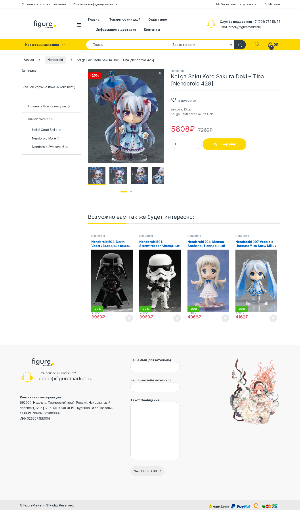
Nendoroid (55, 60)
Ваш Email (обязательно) (150, 380)
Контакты (152, 29)
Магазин (274, 4)
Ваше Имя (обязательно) (150, 360)
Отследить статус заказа (238, 4)
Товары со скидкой (125, 19)
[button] (160, 73)
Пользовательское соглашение (44, 4)
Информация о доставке (116, 29)
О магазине (157, 19)
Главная (94, 19)
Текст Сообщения (145, 400)
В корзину (228, 144)
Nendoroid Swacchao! (50, 147)
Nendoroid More (46, 138)
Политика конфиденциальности (95, 4)
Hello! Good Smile (47, 130)
